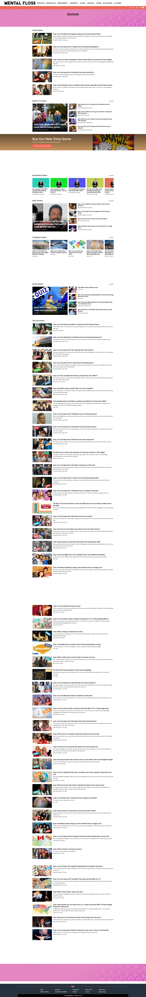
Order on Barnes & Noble (42, 146)
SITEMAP (75, 991)
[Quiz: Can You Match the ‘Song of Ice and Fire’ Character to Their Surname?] (91, 114)
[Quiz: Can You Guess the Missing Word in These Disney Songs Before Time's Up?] (91, 297)
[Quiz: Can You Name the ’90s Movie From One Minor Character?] (73, 495)
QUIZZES (98, 3)
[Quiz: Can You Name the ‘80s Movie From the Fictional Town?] (73, 725)
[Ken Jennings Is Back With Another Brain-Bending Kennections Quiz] (40, 186)
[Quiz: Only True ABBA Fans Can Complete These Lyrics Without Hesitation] (73, 559)
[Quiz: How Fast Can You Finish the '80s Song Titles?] (91, 221)
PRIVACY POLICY (88, 989)
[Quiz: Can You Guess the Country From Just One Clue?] (77, 248)
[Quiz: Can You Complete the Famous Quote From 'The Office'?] (73, 380)
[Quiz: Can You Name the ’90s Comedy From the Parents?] (73, 354)
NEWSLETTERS (76, 989)
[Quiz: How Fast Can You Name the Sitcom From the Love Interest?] (91, 129)
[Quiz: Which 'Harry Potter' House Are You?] (73, 896)
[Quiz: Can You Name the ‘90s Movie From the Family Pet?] (73, 443)
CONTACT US (57, 989)
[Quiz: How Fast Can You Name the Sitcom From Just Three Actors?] (73, 533)
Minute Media (70, 995)
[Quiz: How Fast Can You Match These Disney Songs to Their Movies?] (91, 312)
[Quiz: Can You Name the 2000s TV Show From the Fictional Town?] (73, 328)
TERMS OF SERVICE (44, 991)
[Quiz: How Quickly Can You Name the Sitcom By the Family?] (73, 815)
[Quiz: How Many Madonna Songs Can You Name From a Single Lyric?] (73, 571)
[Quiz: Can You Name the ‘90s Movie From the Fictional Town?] (73, 431)
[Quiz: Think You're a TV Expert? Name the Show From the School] (73, 738)
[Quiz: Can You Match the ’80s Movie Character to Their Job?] (73, 469)
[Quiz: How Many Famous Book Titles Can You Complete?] (73, 392)
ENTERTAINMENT (62, 3)
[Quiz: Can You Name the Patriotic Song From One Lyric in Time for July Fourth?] (73, 934)
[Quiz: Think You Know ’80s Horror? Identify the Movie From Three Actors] (73, 789)
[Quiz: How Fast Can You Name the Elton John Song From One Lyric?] (73, 921)
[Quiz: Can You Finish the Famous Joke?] (73, 610)
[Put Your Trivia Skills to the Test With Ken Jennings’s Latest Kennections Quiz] (95, 186)
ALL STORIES (117, 3)
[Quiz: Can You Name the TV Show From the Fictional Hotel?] (50, 118)
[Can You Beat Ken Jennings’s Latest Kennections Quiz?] (77, 186)
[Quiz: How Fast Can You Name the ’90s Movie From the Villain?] (91, 107)
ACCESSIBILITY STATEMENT (61, 991)
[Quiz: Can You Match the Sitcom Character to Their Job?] (73, 700)
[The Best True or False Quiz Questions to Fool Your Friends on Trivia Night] (73, 456)
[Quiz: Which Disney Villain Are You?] (91, 290)
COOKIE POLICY (101, 989)
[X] (133, 7)
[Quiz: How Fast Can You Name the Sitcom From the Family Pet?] (73, 751)
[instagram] (136, 7)
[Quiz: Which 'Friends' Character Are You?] (73, 853)
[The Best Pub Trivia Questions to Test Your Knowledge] (73, 674)
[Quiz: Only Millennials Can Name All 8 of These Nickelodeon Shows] (73, 648)
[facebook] (130, 7)
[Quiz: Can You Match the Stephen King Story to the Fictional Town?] (73, 38)
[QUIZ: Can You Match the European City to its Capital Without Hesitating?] (40, 248)
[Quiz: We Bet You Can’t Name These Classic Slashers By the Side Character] (91, 121)
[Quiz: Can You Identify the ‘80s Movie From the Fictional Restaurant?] (73, 341)
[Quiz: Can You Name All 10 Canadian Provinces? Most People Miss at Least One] (73, 840)
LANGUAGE (90, 3)
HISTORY (82, 3)
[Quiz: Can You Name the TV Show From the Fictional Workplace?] (73, 51)
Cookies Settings (102, 991)
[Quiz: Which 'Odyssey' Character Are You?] (73, 636)
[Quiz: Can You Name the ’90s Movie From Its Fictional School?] (73, 418)
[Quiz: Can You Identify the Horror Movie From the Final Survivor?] (91, 206)
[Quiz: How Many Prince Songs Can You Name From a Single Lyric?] (91, 228)
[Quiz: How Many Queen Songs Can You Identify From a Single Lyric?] (73, 827)
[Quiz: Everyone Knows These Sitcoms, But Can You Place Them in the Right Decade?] (73, 763)
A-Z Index (87, 991)
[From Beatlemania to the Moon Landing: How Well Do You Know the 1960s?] (73, 405)
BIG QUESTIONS (107, 3)
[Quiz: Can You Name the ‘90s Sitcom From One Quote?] (73, 520)
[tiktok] (139, 7)
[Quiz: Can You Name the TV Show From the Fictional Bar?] (73, 367)
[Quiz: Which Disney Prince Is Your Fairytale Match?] (50, 301)
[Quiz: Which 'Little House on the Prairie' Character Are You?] (73, 661)
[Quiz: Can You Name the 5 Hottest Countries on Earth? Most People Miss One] (95, 248)
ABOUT (41, 989)
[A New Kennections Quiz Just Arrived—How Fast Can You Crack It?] (113, 186)
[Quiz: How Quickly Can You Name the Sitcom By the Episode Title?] (73, 546)
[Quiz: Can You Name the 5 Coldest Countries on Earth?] (59, 248)
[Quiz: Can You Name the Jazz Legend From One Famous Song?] (91, 214)
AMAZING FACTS (51, 3)
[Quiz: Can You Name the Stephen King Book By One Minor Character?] (73, 870)
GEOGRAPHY (73, 3)
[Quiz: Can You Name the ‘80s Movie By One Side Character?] (73, 687)
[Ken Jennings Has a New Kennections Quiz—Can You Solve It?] (59, 186)
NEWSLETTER (41, 3)
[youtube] (143, 7)
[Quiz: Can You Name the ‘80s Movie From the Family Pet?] (73, 76)
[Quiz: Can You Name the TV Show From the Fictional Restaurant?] (73, 482)
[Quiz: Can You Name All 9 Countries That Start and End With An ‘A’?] (73, 883)
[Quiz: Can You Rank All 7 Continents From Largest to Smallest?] (73, 802)
